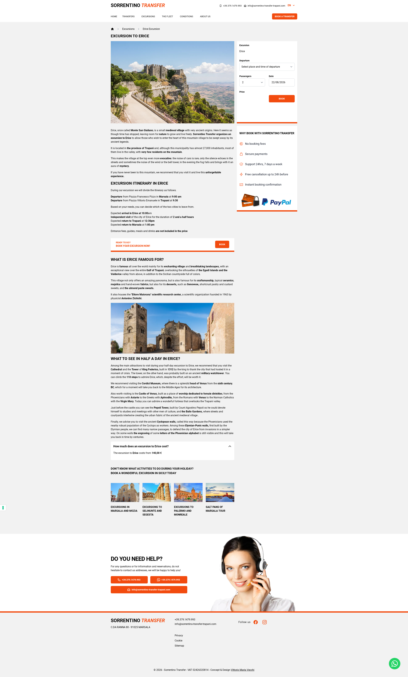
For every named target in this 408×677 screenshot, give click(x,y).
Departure (244, 60)
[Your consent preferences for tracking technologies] (3, 508)
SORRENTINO (138, 5)
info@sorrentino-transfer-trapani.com (266, 5)
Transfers (128, 16)
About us (205, 16)
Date (271, 76)
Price (242, 92)
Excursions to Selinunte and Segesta (152, 510)
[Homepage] (112, 29)
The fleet (167, 16)
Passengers (245, 76)
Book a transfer (285, 16)
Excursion (244, 45)
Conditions (186, 16)
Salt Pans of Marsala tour (215, 508)
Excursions (148, 16)
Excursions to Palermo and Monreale (183, 510)
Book (282, 98)
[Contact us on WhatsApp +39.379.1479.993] (394, 663)
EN (289, 5)
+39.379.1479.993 (232, 5)
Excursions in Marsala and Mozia (124, 508)
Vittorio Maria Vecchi (242, 669)
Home (114, 16)
